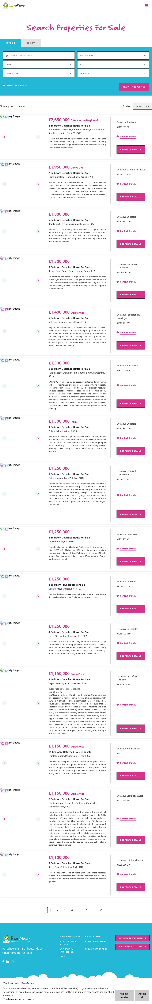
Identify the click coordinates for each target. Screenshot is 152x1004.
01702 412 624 (123, 127)
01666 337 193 (123, 479)
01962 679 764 (123, 370)
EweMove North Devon (128, 748)
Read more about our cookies (18, 999)
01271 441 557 (123, 753)
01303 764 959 (123, 322)
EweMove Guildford (126, 216)
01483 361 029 (123, 221)
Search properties (134, 86)
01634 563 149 (123, 174)
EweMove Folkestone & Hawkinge (128, 316)
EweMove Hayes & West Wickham (128, 678)
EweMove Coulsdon (126, 581)
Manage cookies (124, 996)
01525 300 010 (123, 864)
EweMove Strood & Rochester (131, 169)
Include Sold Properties (17, 85)
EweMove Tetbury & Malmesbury (126, 472)
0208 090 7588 (123, 684)
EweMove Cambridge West (130, 795)
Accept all (142, 996)
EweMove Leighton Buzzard (130, 859)
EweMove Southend (127, 122)
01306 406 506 (123, 272)
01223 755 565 (123, 800)
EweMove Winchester (127, 365)
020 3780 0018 (123, 586)
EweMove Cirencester (127, 534)
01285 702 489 (123, 539)
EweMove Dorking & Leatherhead (127, 265)
